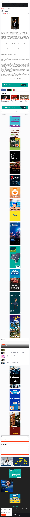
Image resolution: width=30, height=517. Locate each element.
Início (15, 514)
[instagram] (16, 510)
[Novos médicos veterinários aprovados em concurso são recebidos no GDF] (3, 353)
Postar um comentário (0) (15, 111)
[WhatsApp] (11, 90)
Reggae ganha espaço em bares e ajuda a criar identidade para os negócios (5, 101)
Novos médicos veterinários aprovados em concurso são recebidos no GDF (15, 352)
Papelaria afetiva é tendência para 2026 (10, 355)
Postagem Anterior (3, 114)
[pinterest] (18, 510)
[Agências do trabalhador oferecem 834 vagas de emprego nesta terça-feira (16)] (3, 360)
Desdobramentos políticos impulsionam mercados (12, 362)
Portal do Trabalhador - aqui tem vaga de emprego (11, 8)
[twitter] (13, 510)
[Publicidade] (15, 5)
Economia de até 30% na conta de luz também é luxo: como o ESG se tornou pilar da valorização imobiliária (24, 101)
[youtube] (15, 510)
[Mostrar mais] (16, 90)
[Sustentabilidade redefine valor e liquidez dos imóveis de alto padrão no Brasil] (3, 350)
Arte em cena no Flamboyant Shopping (14, 101)
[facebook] (11, 510)
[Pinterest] (13, 90)
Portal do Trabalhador (17, 515)
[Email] (14, 90)
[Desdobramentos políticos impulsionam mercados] (3, 363)
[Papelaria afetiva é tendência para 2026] (3, 356)
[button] (1, 1)
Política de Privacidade (4, 513)
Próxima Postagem (26, 114)
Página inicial (2, 8)
